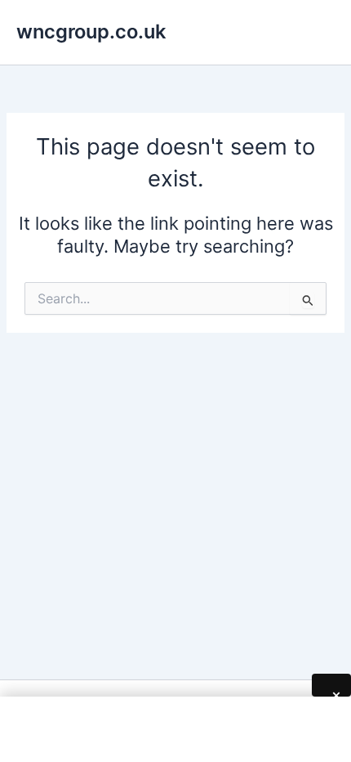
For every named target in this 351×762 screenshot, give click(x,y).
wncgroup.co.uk (91, 31)
